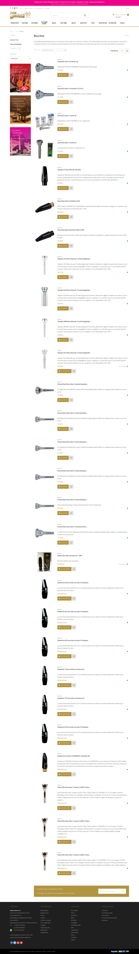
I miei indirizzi (105, 915)
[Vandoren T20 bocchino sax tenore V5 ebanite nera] (44, 675)
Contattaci (47, 8)
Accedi (127, 8)
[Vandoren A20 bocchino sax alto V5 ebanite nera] (44, 589)
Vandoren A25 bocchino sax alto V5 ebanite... (73, 611)
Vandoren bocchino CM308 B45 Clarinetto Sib (73, 756)
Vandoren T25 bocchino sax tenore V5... (71, 698)
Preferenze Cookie (40, 951)
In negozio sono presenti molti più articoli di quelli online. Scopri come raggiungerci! (69, 2)
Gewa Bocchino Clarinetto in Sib (68, 201)
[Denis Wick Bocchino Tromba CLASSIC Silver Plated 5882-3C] (44, 793)
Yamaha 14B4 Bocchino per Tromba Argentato (73, 321)
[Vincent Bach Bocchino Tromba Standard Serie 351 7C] (44, 477)
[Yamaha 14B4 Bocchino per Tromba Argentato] (44, 328)
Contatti (42, 918)
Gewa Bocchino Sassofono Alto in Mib (70, 230)
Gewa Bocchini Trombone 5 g (67, 61)
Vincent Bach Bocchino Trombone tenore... (72, 527)
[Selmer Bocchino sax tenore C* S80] (44, 562)
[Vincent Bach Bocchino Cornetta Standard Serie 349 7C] (44, 390)
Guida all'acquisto (38, 8)
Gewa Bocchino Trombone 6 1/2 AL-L (70, 88)
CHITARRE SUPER (44, 22)
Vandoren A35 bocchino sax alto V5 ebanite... (73, 727)
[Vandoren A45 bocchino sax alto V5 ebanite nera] (44, 646)
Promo (73, 935)
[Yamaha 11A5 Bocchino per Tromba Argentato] (44, 296)
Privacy (42, 915)
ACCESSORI (112, 23)
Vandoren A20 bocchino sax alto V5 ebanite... (73, 583)
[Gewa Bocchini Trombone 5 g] (44, 68)
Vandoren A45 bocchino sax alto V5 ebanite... (73, 640)
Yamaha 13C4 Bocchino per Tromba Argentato (73, 259)
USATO (122, 23)
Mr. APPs (53, 951)
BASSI (54, 23)
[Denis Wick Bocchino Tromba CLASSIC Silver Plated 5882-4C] (44, 827)
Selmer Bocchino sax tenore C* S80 (69, 555)
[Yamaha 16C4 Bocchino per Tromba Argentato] (44, 359)
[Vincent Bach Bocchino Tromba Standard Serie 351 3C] (44, 506)
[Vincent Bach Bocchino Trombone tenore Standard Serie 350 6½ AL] (44, 533)
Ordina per (37, 50)
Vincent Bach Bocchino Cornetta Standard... (72, 384)
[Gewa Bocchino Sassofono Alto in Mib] (44, 236)
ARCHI (73, 23)
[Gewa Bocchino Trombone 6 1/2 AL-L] (44, 95)
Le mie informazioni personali (109, 918)
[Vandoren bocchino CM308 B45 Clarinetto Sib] (44, 762)
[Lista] (127, 51)
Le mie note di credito (107, 913)
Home (20, 8)
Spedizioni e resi (44, 913)
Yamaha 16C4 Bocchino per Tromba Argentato (73, 353)
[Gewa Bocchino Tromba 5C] (44, 149)
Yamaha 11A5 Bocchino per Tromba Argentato (73, 290)
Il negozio (25, 8)
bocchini (59, 59)
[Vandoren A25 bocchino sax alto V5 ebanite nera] (44, 618)
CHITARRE (34, 23)
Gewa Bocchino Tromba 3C (67, 115)
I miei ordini (105, 910)
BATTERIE (64, 23)
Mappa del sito (44, 932)
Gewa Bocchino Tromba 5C (67, 143)
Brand (31, 8)
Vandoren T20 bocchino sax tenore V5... (71, 669)
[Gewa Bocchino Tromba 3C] (44, 122)
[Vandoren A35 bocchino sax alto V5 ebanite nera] (44, 733)
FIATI (93, 23)
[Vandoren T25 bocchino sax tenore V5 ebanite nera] (44, 704)
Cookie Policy (43, 930)
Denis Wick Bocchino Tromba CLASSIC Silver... (73, 787)
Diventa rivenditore (45, 920)
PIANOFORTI (15, 23)
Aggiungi (64, 75)
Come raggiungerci (45, 922)
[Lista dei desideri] (71, 75)
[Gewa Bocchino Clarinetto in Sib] (44, 207)
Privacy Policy (31, 951)
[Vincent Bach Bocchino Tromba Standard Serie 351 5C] (44, 448)
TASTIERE (25, 23)
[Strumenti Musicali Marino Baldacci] (20, 15)
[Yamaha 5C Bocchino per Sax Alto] (44, 176)
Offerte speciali (44, 910)
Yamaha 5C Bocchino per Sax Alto (69, 170)
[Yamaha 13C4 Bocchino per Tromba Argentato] (44, 265)
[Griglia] (122, 51)
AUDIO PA (83, 23)
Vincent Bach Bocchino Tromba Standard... (72, 413)
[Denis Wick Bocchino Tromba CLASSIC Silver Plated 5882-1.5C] (44, 861)
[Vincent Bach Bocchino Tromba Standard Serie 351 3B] (44, 419)
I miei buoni (105, 920)
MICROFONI (103, 23)
